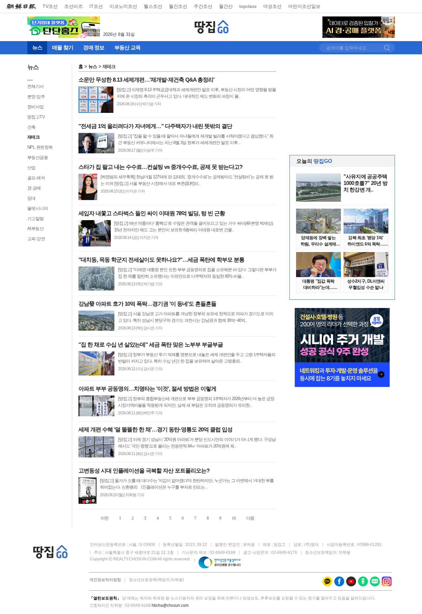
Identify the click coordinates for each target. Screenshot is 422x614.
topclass (247, 6)
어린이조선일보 (304, 6)
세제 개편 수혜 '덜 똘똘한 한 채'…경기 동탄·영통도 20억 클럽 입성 (155, 429)
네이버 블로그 (375, 581)
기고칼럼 (35, 218)
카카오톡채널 (327, 581)
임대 (31, 198)
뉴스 (92, 66)
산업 (31, 167)
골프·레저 (36, 177)
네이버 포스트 (363, 581)
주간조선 (203, 6)
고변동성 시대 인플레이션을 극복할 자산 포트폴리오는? (143, 471)
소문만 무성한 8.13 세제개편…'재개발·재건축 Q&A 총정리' (146, 80)
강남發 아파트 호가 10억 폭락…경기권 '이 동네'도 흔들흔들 (147, 304)
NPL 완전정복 (40, 147)
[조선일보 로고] (21, 7)
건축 (31, 127)
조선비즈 (73, 6)
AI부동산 (35, 228)
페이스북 (339, 581)
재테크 (33, 137)
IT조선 (96, 6)
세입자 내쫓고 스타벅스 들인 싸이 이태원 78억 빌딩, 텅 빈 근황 (151, 213)
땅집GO (212, 27)
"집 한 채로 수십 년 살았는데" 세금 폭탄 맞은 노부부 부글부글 (150, 345)
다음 (250, 518)
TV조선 (50, 6)
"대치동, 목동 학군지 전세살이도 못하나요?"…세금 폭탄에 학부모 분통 (161, 260)
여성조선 (272, 6)
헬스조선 (153, 6)
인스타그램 (387, 581)
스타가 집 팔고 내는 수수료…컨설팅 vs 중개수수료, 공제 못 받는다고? (160, 167)
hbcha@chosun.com (170, 605)
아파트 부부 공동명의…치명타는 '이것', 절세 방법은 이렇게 (147, 389)
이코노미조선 (123, 6)
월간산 (226, 6)
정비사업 (35, 106)
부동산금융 (37, 157)
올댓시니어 (37, 208)
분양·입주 (36, 96)
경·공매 (34, 188)
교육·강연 (36, 238)
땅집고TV (36, 117)
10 (234, 518)
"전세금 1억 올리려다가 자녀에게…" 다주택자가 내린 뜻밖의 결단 (155, 126)
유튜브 (351, 581)
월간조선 (178, 6)
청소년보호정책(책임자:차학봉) (156, 579)
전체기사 (35, 86)
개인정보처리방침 (105, 579)
